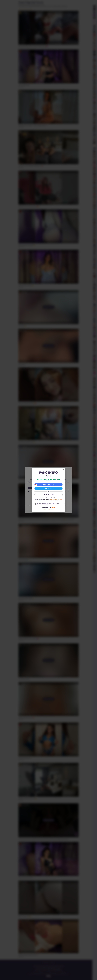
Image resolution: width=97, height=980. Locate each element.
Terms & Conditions (53, 499)
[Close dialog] (63, 469)
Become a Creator (48, 509)
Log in (53, 507)
